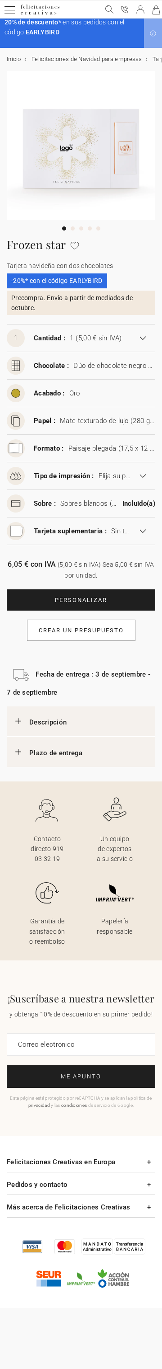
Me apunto (81, 1076)
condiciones (74, 1105)
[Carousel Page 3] (81, 228)
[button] (153, 33)
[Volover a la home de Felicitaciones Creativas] (40, 14)
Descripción (48, 722)
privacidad (39, 1105)
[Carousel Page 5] (98, 228)
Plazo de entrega (56, 753)
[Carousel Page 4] (90, 228)
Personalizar (81, 600)
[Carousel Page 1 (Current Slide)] (64, 228)
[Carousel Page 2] (73, 228)
